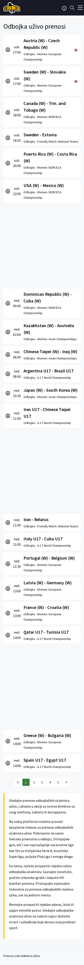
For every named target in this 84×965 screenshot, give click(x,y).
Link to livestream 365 (12, 8)
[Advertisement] (42, 244)
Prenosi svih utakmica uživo (21, 956)
